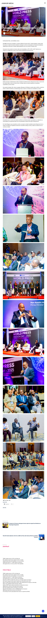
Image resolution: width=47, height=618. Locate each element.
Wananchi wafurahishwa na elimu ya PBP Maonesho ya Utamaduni (15, 588)
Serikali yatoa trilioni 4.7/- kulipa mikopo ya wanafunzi (12, 562)
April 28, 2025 (5, 25)
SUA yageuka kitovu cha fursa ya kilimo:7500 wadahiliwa (13, 563)
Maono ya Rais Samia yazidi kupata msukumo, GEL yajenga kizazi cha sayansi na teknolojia (19, 582)
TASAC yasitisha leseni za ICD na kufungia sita (11, 558)
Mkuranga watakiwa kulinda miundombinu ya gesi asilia (13, 587)
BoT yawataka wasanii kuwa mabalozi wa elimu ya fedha (13, 559)
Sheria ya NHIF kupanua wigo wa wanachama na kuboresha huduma (15, 585)
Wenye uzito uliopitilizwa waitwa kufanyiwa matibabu (12, 583)
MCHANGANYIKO (13, 25)
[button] (45, 3)
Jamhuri (7, 33)
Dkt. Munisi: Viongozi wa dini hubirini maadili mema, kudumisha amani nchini (17, 581)
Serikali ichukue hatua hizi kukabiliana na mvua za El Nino (13, 561)
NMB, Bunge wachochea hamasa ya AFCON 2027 (12, 590)
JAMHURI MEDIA (7, 3)
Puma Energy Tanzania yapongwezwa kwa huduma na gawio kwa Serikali (16, 591)
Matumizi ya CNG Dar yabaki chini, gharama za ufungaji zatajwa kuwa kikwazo (17, 579)
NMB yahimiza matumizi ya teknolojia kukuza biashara (13, 586)
